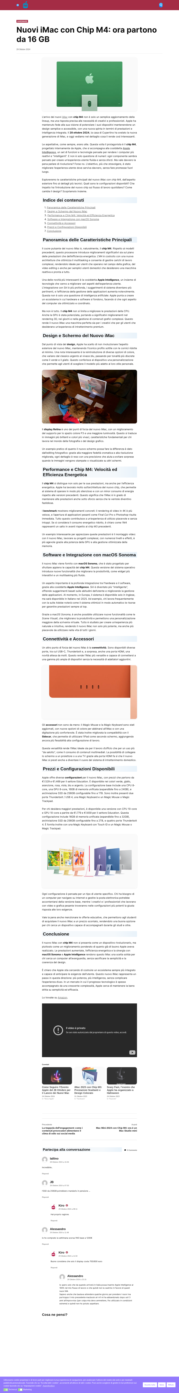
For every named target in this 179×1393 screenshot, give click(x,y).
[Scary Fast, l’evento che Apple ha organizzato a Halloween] (122, 1075)
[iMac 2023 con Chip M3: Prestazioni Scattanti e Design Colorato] (89, 1075)
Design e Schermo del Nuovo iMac (67, 211)
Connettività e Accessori (61, 223)
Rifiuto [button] (171, 1385)
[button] (6, 1389)
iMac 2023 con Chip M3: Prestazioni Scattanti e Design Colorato (88, 1090)
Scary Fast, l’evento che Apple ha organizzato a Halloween (121, 1090)
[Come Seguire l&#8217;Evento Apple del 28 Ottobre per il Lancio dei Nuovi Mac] (57, 1075)
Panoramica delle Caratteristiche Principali (71, 207)
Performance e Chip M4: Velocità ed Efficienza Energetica (81, 215)
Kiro (61, 1205)
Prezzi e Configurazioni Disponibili (67, 227)
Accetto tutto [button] (149, 1385)
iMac (65, 117)
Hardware (22, 21)
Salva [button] (162, 1385)
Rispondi (45, 1174)
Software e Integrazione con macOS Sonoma (73, 219)
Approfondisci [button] (49, 1386)
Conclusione (54, 231)
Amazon (62, 997)
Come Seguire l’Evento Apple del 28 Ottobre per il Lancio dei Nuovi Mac (56, 1090)
